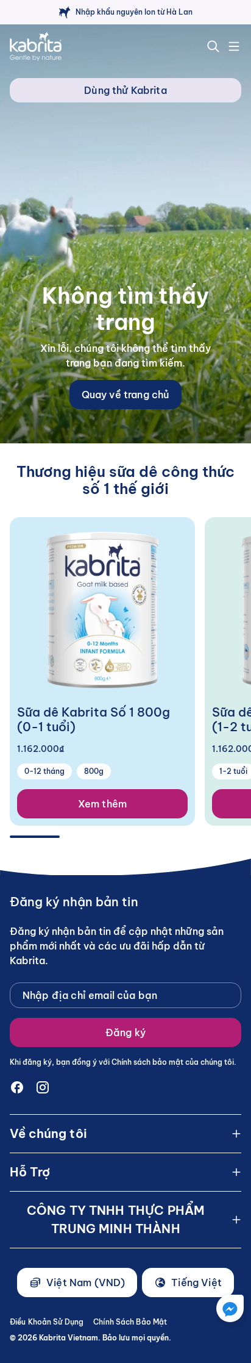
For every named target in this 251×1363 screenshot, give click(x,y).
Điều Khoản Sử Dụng (46, 1321)
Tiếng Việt (196, 1282)
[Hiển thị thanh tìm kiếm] (213, 46)
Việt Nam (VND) (85, 1282)
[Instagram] (42, 1087)
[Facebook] (17, 1087)
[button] (230, 1308)
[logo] (36, 46)
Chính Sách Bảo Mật (130, 1321)
